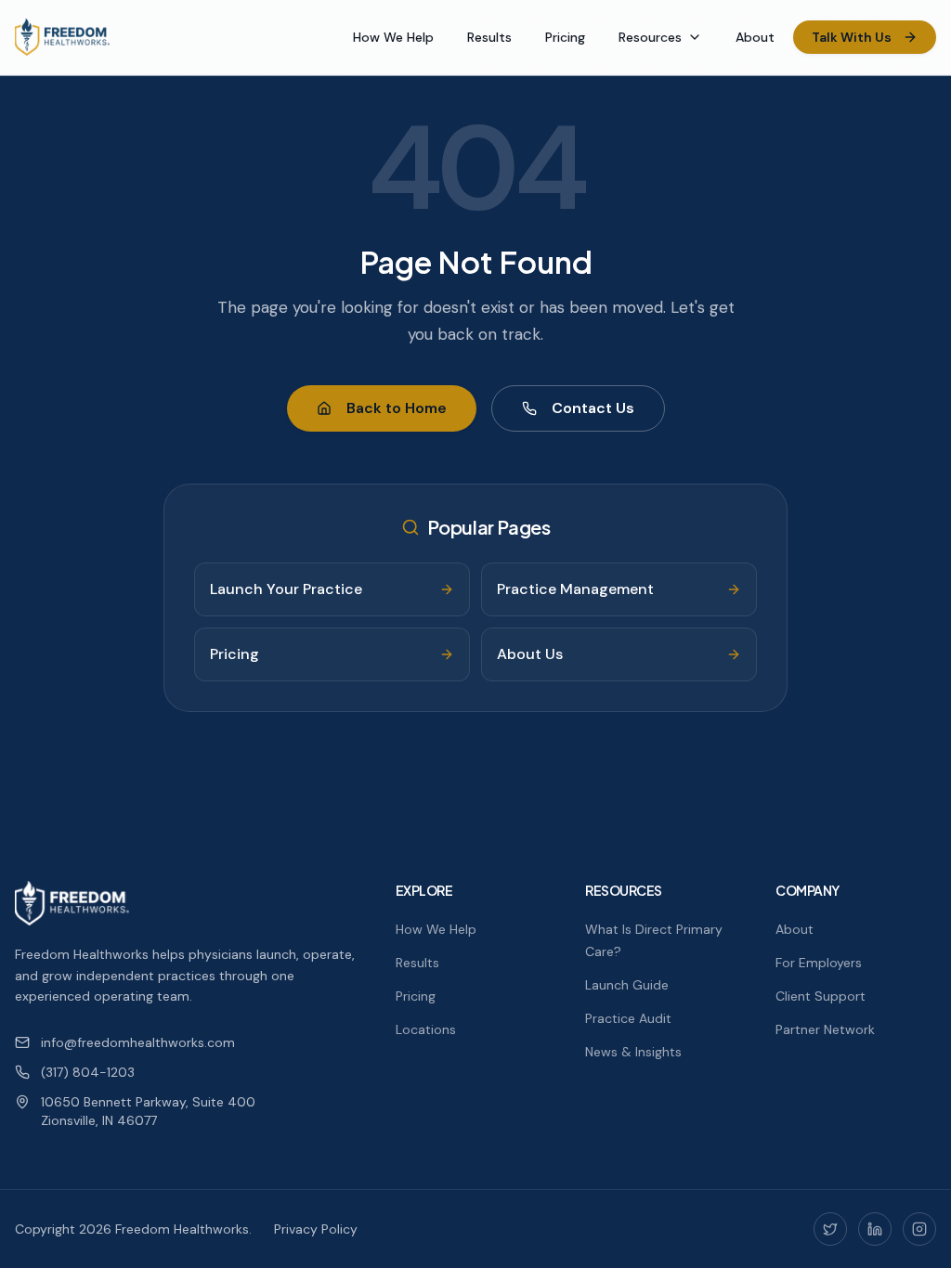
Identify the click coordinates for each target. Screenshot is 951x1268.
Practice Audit (628, 1018)
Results (489, 37)
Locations (426, 1029)
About (755, 37)
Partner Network (825, 1029)
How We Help (393, 37)
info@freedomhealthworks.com (138, 1042)
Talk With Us (852, 37)
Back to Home (396, 408)
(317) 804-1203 (88, 1072)
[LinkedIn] (875, 1229)
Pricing (565, 37)
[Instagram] (919, 1229)
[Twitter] (830, 1229)
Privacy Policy (316, 1229)
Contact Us (593, 408)
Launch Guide (627, 985)
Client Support (820, 996)
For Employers (818, 962)
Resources (650, 37)
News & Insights (633, 1051)
